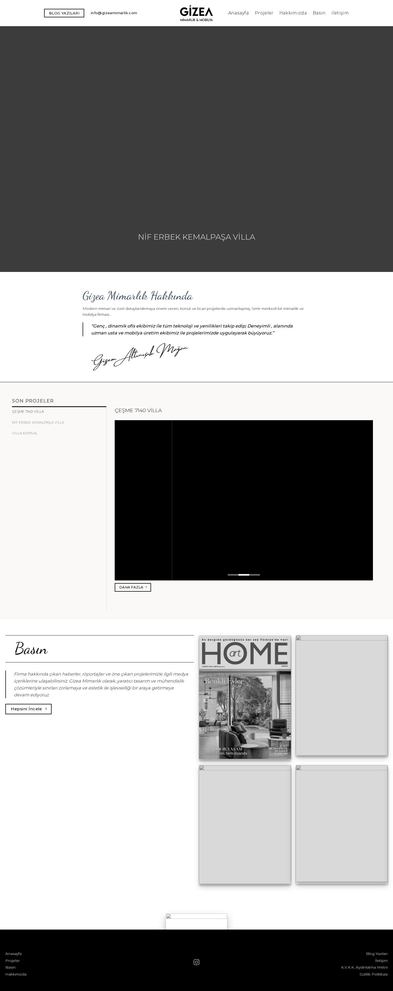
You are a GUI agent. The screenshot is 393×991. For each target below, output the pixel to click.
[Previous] (15, 149)
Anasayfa (238, 12)
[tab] (59, 411)
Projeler (264, 12)
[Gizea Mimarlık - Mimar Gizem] (197, 13)
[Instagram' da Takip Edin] (196, 962)
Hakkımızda (293, 12)
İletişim (340, 12)
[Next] (378, 149)
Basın (319, 12)
